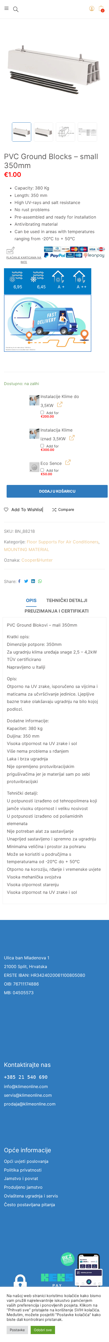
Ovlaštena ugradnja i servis (31, 1195)
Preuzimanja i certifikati (57, 611)
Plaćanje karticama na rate (23, 259)
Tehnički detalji (66, 600)
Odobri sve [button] (43, 1330)
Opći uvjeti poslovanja (26, 1161)
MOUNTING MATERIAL (26, 549)
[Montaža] (34, 400)
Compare (66, 509)
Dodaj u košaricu (57, 491)
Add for (50, 414)
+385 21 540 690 (26, 1077)
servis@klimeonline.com (28, 1095)
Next (98, 69)
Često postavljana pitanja (29, 1204)
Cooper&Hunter (37, 560)
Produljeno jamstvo (23, 1187)
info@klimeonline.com (26, 1086)
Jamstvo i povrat (21, 1178)
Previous (10, 69)
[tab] (31, 601)
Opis (31, 600)
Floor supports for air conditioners (62, 541)
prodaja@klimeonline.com (30, 1104)
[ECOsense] (34, 467)
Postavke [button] (17, 1330)
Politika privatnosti (23, 1170)
